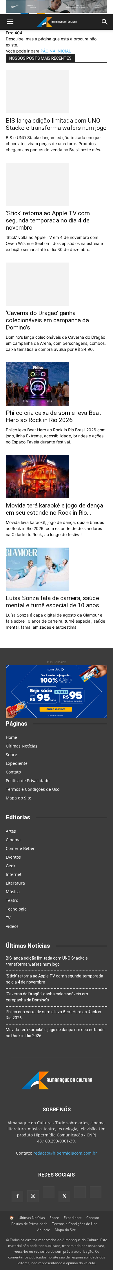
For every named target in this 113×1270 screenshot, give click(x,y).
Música (13, 891)
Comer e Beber (20, 848)
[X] (64, 1196)
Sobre (11, 754)
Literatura (15, 883)
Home (11, 737)
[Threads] (95, 1192)
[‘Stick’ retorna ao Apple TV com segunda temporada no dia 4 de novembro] (56, 184)
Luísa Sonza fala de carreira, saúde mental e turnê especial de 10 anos (52, 602)
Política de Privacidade (28, 780)
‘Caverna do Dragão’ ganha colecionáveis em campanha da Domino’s (47, 320)
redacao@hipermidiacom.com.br (65, 1153)
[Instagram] (33, 1196)
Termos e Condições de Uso (32, 789)
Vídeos (12, 926)
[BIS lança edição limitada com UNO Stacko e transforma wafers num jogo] (56, 91)
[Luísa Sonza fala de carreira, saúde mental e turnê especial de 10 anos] (56, 569)
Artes (11, 831)
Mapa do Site (18, 798)
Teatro (12, 900)
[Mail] (48, 1192)
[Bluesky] (80, 1192)
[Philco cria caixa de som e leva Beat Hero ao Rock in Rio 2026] (56, 384)
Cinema (13, 839)
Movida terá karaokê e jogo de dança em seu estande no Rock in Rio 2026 (55, 1032)
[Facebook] (17, 1196)
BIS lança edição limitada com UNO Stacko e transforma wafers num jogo (56, 124)
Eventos (13, 857)
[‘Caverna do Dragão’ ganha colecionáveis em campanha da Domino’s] (56, 284)
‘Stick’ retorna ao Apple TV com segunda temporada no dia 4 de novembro (48, 220)
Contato (13, 772)
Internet (13, 874)
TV (8, 917)
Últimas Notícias (21, 746)
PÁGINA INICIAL (56, 50)
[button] (10, 22)
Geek (10, 865)
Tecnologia (16, 909)
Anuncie (43, 1229)
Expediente (17, 763)
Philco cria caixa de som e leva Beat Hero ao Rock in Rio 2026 (53, 416)
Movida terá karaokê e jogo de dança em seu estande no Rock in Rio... (54, 509)
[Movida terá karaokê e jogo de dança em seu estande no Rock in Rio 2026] (56, 476)
